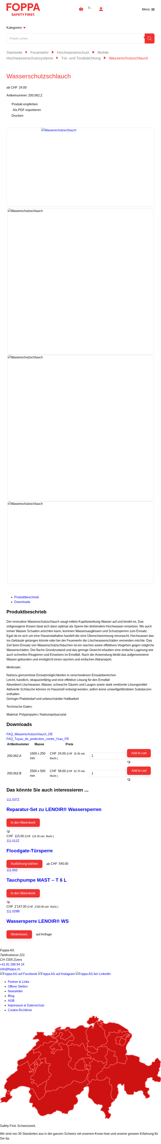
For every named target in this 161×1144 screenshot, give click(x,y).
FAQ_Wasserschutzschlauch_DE (29, 734)
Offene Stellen (18, 986)
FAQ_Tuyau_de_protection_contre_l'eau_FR (37, 739)
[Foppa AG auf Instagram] (57, 974)
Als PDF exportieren (27, 110)
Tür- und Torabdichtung (81, 58)
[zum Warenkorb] (81, 9)
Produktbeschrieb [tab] (26, 597)
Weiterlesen (19, 934)
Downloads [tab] (22, 602)
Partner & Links (18, 981)
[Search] (150, 38)
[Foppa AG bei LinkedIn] (93, 974)
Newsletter (15, 991)
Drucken (17, 115)
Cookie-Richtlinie (20, 1010)
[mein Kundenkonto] (101, 9)
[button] (129, 762)
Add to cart (139, 753)
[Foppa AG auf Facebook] (19, 974)
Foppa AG (23, 9)
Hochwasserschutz (73, 52)
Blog (11, 996)
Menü (146, 9)
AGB (11, 1000)
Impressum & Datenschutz (26, 1005)
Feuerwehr (39, 52)
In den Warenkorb (23, 822)
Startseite (14, 52)
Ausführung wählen (24, 863)
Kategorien (14, 27)
